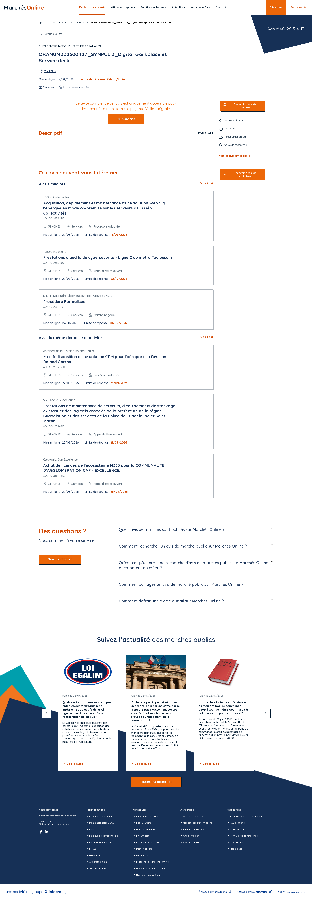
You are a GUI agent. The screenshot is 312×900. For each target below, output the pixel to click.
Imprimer (229, 128)
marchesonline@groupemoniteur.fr (57, 815)
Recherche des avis (193, 829)
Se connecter (299, 7)
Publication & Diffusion (148, 842)
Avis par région (191, 835)
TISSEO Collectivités (56, 197)
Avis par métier (191, 842)
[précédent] (46, 713)
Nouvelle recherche (73, 22)
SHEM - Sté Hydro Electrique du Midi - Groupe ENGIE (77, 296)
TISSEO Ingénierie (54, 251)
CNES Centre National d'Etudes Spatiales (70, 46)
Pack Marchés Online (147, 816)
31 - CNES (50, 71)
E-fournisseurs (143, 835)
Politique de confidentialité (103, 835)
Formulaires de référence (244, 835)
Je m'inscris (126, 119)
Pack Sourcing (143, 822)
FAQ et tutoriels (238, 822)
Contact (221, 7)
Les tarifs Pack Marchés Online (152, 861)
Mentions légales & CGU (101, 822)
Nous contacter (60, 559)
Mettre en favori (233, 120)
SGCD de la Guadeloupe (59, 400)
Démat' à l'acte (144, 848)
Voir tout (206, 183)
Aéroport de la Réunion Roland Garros (69, 351)
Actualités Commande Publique (246, 816)
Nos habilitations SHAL (148, 874)
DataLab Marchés (145, 829)
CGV (91, 829)
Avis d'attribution (98, 861)
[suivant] (265, 713)
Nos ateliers (236, 842)
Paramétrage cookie (100, 842)
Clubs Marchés (238, 829)
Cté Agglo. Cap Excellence (60, 459)
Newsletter (95, 855)
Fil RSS (92, 848)
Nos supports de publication (151, 868)
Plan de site (236, 848)
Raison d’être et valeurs (101, 816)
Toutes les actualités (156, 782)
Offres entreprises (123, 7)
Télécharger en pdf (235, 136)
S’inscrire (276, 7)
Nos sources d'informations (197, 822)
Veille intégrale (157, 108)
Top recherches (97, 868)
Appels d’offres (48, 22)
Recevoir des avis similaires (245, 106)
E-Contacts (142, 855)
